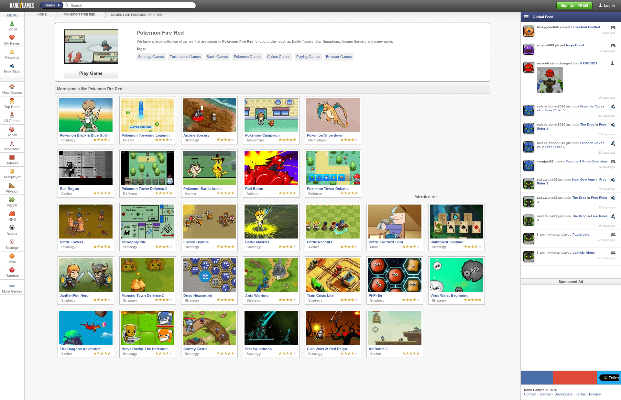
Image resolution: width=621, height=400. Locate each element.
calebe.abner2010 (551, 106)
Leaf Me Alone (583, 252)
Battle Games (217, 57)
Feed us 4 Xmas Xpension (586, 161)
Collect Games (278, 57)
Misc (12, 262)
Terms (581, 394)
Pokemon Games (247, 57)
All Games (12, 121)
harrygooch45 (548, 27)
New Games (12, 92)
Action (12, 135)
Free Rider (12, 71)
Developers (563, 394)
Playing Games (308, 57)
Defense (12, 163)
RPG (12, 219)
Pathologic (580, 234)
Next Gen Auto (583, 179)
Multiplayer (12, 177)
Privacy (595, 394)
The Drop (587, 124)
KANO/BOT (588, 63)
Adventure (12, 149)
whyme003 (545, 45)
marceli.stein (547, 63)
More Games (12, 291)
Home (42, 14)
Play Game (91, 73)
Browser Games (339, 57)
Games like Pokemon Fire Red (136, 15)
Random (12, 276)
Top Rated (12, 107)
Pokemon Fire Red (79, 14)
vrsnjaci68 (545, 161)
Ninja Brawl (575, 45)
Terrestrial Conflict (585, 27)
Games (545, 394)
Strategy (12, 248)
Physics (12, 191)
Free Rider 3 (555, 110)
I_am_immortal (549, 234)
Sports (12, 233)
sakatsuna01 (547, 179)
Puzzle (12, 205)
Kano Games (19, 5)
